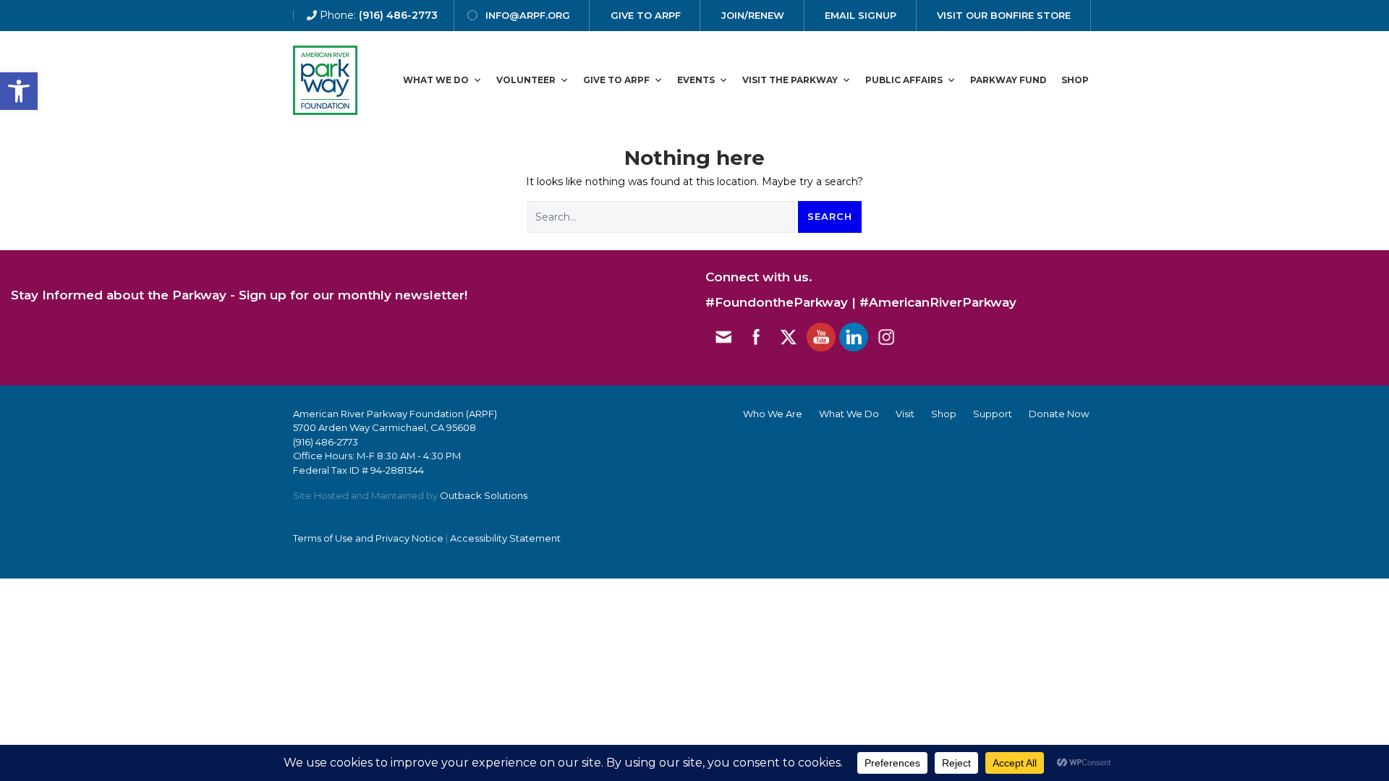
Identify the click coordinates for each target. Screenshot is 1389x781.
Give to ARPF (616, 79)
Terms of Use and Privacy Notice (368, 538)
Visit (905, 413)
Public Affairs (904, 79)
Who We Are (772, 413)
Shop (1075, 79)
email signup (860, 15)
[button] (19, 91)
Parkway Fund (1008, 79)
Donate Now (1059, 413)
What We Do (436, 79)
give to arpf (646, 15)
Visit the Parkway (790, 79)
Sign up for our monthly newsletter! (353, 295)
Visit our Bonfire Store (1004, 15)
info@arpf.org (527, 15)
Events (696, 79)
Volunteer (526, 79)
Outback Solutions (483, 495)
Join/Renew (752, 15)
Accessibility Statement (505, 538)
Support (992, 413)
